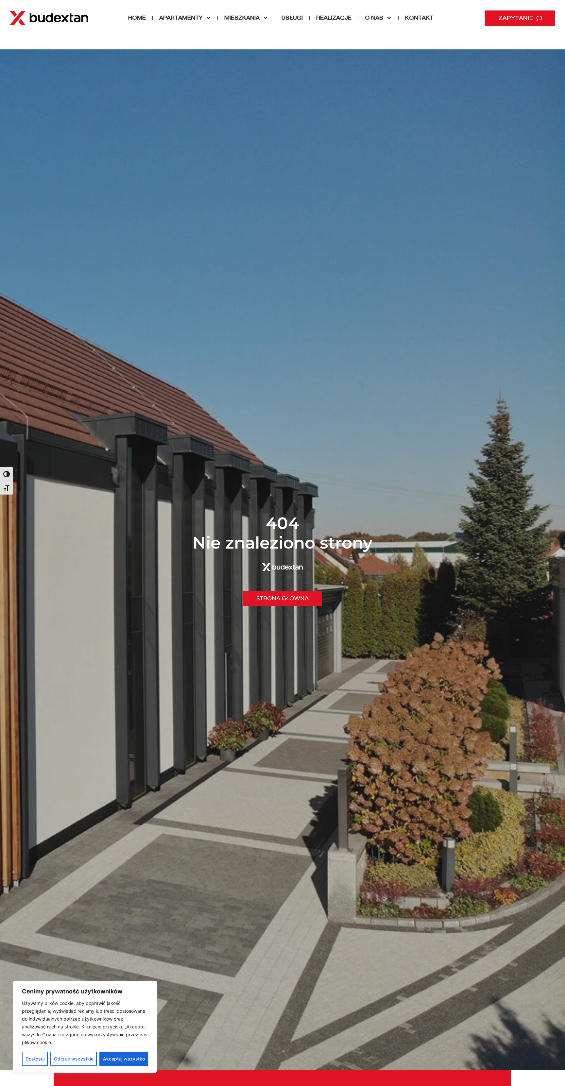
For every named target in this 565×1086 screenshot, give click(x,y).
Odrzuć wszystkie (74, 1058)
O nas (374, 18)
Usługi (292, 18)
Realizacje (333, 18)
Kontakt (419, 18)
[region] (85, 1027)
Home (137, 18)
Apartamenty (180, 18)
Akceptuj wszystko (124, 1058)
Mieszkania (242, 18)
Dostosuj (35, 1058)
